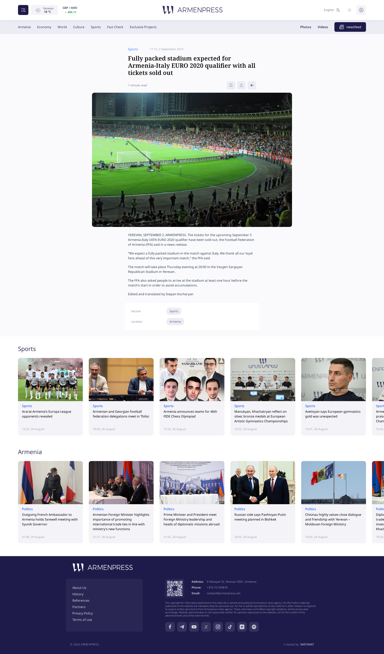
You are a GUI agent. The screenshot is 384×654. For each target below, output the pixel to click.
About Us (79, 587)
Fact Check (115, 27)
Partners (79, 607)
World (62, 27)
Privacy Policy (82, 613)
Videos (323, 27)
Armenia (24, 27)
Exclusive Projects (143, 27)
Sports (96, 27)
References (80, 600)
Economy (44, 27)
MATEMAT (307, 644)
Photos (305, 27)
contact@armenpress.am (223, 593)
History (77, 594)
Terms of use (82, 619)
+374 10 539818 (217, 587)
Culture (78, 27)
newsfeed (353, 27)
